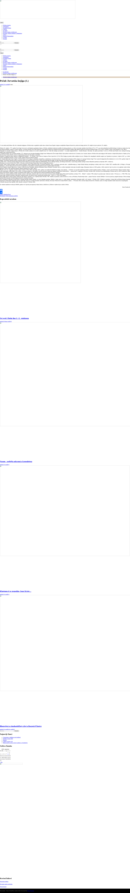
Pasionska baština (4, 881)
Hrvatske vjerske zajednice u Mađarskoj (12, 33)
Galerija (5, 29)
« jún (1, 762)
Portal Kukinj (3, 886)
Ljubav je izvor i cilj (8, 741)
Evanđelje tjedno (7, 28)
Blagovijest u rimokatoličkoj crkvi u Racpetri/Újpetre (21, 726)
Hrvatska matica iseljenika (6, 884)
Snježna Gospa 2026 (8, 738)
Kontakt (5, 38)
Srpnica (5, 740)
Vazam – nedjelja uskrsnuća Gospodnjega (16, 461)
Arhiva (4, 34)
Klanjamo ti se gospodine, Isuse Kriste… (15, 591)
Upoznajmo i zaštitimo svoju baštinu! (12, 737)
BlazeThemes (30, 890)
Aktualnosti (6, 26)
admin (1, 84)
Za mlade (5, 30)
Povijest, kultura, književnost (10, 32)
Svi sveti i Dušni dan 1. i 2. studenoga (14, 318)
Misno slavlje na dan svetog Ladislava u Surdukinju (15, 742)
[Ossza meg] (65, 192)
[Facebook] (65, 190)
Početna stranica (7, 25)
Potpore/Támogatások (8, 36)
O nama (5, 37)
